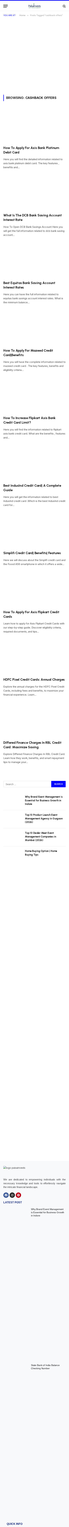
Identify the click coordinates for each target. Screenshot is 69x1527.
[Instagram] (12, 1195)
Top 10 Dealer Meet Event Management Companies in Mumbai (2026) (40, 836)
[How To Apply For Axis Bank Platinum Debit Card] (34, 125)
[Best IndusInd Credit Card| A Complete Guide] (34, 463)
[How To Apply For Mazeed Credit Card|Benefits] (34, 327)
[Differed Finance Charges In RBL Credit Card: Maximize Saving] (34, 720)
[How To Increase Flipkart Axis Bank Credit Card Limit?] (34, 395)
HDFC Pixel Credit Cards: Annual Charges (34, 679)
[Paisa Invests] (34, 6)
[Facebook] (6, 1195)
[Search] (64, 6)
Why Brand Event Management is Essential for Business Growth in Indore (44, 800)
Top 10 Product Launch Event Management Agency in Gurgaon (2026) (44, 818)
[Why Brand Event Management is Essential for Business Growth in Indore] (13, 801)
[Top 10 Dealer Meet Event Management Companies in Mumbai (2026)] (13, 837)
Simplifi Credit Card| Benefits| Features (32, 553)
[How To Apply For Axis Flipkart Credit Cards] (34, 589)
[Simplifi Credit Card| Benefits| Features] (34, 530)
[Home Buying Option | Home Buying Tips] (13, 855)
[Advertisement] (34, 58)
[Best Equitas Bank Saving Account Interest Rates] (34, 260)
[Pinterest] (18, 1195)
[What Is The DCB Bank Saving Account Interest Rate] (34, 192)
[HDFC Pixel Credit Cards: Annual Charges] (34, 657)
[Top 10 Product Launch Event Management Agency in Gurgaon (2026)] (13, 819)
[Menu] (5, 6)
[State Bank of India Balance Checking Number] (15, 1439)
